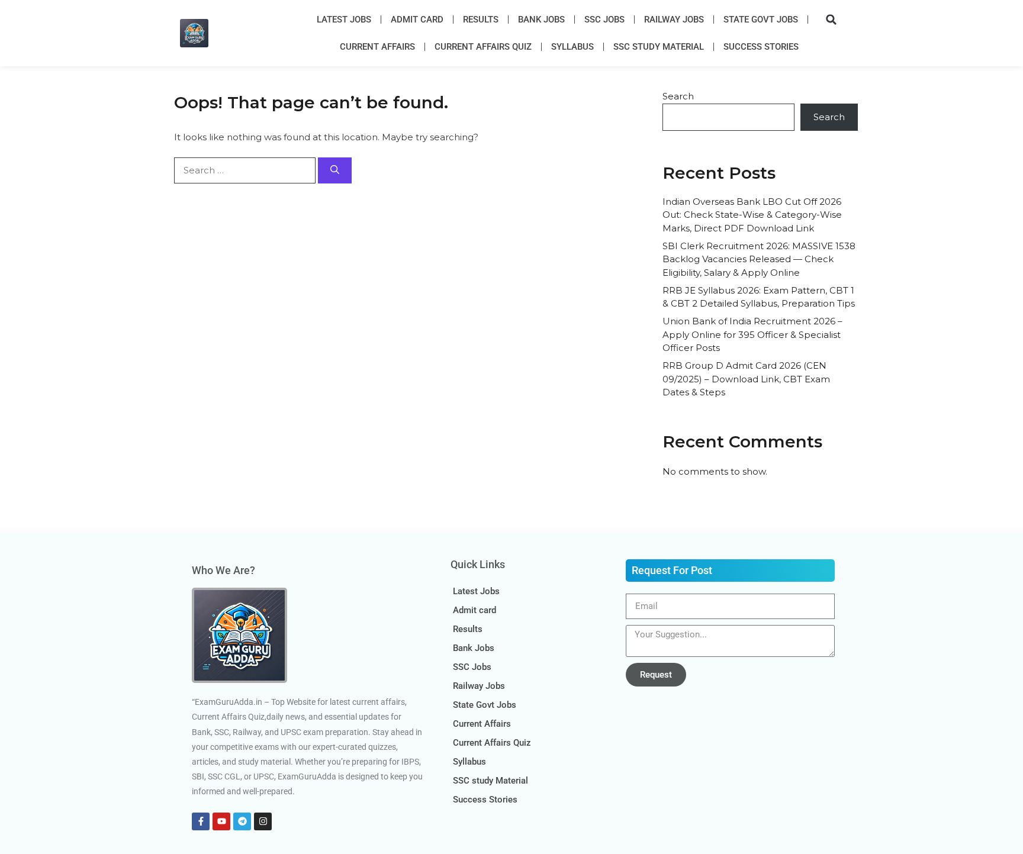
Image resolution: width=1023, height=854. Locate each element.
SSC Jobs (604, 19)
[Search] (335, 170)
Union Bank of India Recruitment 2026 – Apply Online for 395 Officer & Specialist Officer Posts (752, 334)
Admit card (417, 19)
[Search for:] (246, 170)
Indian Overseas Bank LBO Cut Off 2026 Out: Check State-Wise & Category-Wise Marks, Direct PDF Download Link (752, 215)
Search (678, 96)
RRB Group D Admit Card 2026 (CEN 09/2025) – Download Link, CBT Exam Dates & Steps (746, 379)
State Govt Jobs (760, 19)
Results (480, 19)
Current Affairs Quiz (483, 46)
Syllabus (572, 46)
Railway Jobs (674, 19)
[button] (831, 19)
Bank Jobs (541, 19)
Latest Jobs (344, 19)
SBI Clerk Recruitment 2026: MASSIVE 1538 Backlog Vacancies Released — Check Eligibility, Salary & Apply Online (758, 259)
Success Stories (761, 46)
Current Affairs (377, 46)
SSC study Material (658, 46)
